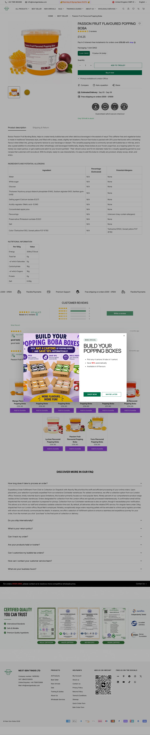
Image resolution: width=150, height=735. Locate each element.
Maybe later (111, 394)
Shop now (92, 394)
